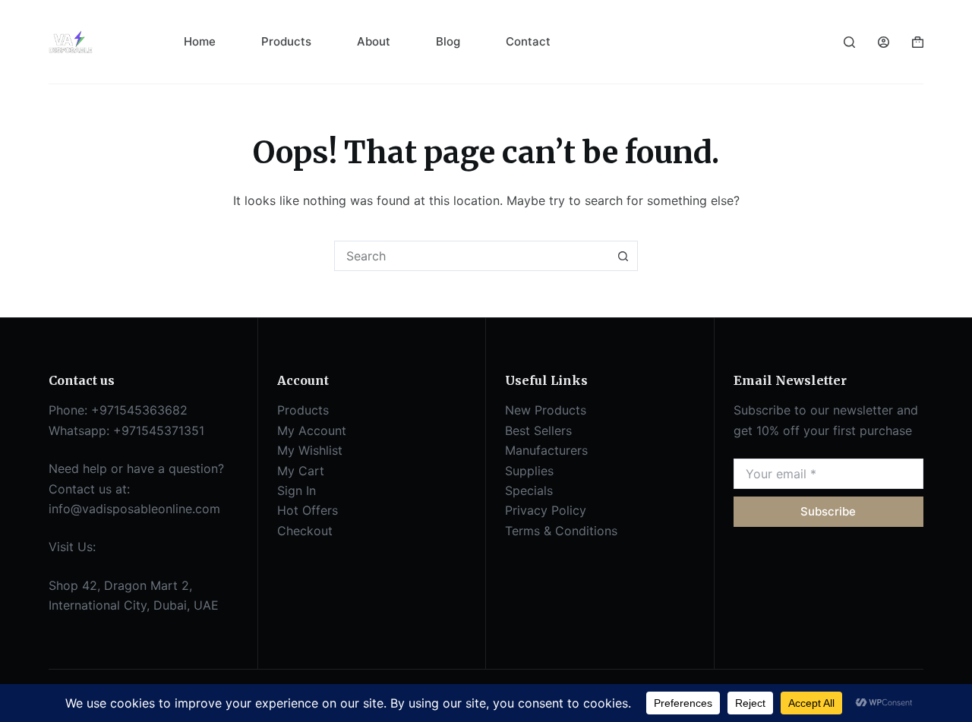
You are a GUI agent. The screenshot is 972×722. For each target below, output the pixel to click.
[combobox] (471, 256)
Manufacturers (546, 450)
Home (200, 41)
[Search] (849, 42)
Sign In (296, 490)
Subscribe (828, 511)
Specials (529, 490)
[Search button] (622, 255)
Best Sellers (538, 430)
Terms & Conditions (561, 530)
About (373, 41)
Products (286, 41)
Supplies (529, 470)
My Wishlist (309, 450)
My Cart (300, 470)
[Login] (883, 42)
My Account (311, 430)
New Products (545, 410)
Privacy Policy (545, 510)
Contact (528, 41)
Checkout (305, 530)
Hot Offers (307, 510)
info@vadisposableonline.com (134, 508)
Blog (448, 41)
